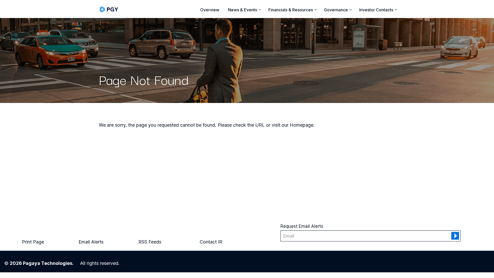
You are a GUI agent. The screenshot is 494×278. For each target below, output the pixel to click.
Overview (209, 9)
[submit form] (455, 236)
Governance (336, 10)
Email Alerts (90, 242)
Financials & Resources (290, 10)
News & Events (242, 10)
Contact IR (211, 242)
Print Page (33, 242)
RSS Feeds (149, 242)
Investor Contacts (376, 10)
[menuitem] (210, 10)
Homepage (301, 125)
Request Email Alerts (301, 226)
